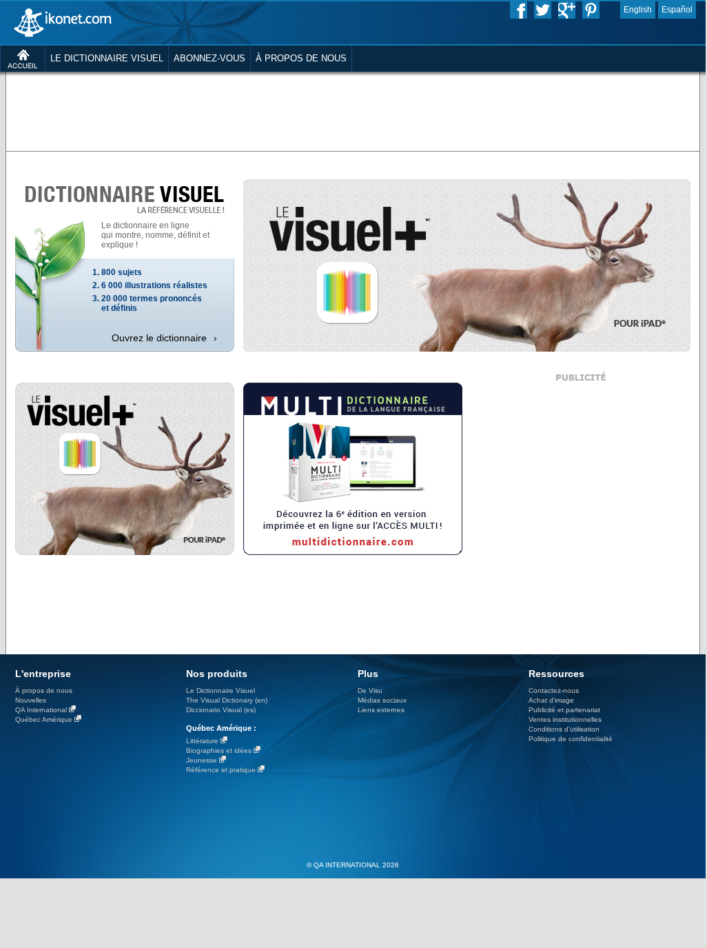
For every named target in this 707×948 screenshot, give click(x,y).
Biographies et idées (219, 750)
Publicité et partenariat (564, 710)
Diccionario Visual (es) (221, 710)
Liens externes (381, 710)
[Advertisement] (353, 110)
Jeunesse (201, 760)
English (638, 9)
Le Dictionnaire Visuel (220, 690)
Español (677, 9)
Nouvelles (30, 700)
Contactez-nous (554, 690)
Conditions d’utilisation (564, 729)
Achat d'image (551, 700)
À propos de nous (43, 690)
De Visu (370, 690)
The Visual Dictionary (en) (226, 700)
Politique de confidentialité (571, 739)
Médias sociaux (382, 700)
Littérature (202, 741)
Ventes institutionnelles (565, 719)
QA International (41, 710)
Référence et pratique (221, 770)
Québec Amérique (43, 719)
